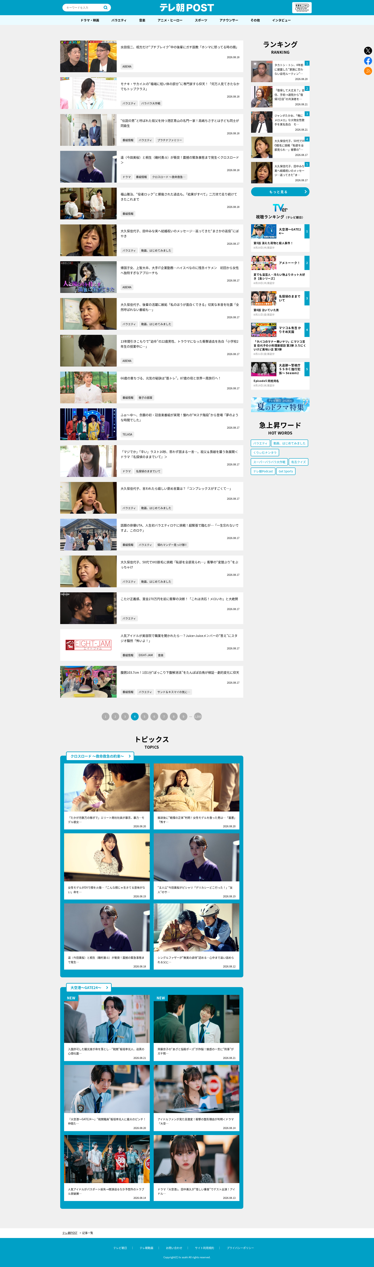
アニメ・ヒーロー (170, 20)
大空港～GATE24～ (86, 987)
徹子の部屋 (145, 397)
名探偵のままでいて (148, 471)
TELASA (127, 434)
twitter (368, 51)
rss (368, 71)
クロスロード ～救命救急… (168, 177)
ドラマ (127, 177)
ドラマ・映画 (89, 20)
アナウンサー (229, 20)
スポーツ (201, 20)
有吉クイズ (298, 462)
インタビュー (281, 20)
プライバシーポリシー (240, 1248)
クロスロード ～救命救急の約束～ (97, 756)
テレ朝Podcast (263, 471)
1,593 (197, 716)
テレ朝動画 (146, 1248)
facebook (368, 61)
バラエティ (119, 20)
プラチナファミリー (169, 140)
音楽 (142, 20)
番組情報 (128, 140)
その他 (255, 20)
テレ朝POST (187, 7)
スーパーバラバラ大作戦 (269, 462)
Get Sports (286, 471)
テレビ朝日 (120, 1248)
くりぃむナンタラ (265, 452)
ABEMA (127, 66)
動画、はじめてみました (156, 250)
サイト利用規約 (204, 1248)
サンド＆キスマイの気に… (173, 692)
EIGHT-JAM (146, 655)
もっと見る (278, 191)
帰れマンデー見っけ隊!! (172, 545)
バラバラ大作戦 (150, 103)
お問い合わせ (174, 1248)
